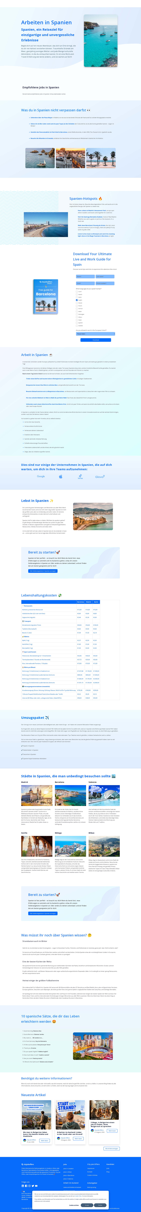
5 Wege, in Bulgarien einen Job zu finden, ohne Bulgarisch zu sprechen (102, 1124)
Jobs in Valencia (68, 1179)
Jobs (107, 1168)
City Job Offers (31, 1140)
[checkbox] (95, 308)
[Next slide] (113, 158)
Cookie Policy (78, 1196)
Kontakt (89, 1172)
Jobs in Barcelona (68, 1175)
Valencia (93, 782)
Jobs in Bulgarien (95, 1118)
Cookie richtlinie (92, 1175)
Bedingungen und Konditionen (109, 1208)
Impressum (90, 1168)
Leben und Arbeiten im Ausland (72, 1187)
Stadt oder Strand (61, 1128)
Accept (87, 1205)
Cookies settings (74, 1205)
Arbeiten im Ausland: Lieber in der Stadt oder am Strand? (70, 1133)
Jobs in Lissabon (68, 1168)
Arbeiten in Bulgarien (28, 1128)
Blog (107, 1172)
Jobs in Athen (67, 1172)
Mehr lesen (44, 1141)
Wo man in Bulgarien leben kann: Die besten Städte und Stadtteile (35, 1134)
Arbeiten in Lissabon (69, 1190)
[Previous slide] (28, 158)
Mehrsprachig (91, 1187)
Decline (100, 1205)
